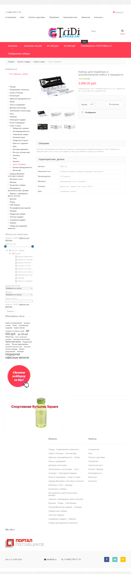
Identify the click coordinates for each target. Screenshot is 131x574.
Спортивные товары (20, 134)
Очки (15, 158)
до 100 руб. (23, 334)
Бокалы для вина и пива (27, 272)
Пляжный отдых (19, 137)
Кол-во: (84, 105)
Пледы (12, 202)
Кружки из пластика (25, 260)
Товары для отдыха (20, 140)
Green (14, 325)
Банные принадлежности (22, 167)
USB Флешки (15, 205)
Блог (22, 17)
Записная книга (13, 341)
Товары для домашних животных (63, 523)
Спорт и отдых (39, 62)
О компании (10, 17)
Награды (13, 211)
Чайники (21, 278)
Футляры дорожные (20, 149)
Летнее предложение (20, 344)
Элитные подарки (16, 217)
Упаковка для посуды (26, 275)
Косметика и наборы (17, 185)
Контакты (98, 17)
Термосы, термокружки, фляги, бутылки (65, 499)
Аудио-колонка (19, 328)
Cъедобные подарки (17, 220)
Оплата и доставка (37, 17)
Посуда (12, 87)
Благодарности (95, 473)
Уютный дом (14, 96)
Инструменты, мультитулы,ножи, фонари (62, 494)
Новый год (9, 337)
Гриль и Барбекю (19, 164)
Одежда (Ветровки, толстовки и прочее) (66, 481)
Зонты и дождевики (17, 105)
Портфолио (54, 17)
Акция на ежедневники (13, 323)
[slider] (5, 246)
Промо (12, 102)
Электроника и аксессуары (20, 111)
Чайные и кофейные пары (28, 281)
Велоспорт (17, 170)
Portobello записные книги (13, 346)
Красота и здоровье (20, 143)
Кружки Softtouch (24, 263)
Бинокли (16, 161)
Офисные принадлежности (20, 99)
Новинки (13, 223)
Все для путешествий (21, 152)
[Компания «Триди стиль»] (65, 32)
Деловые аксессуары (18, 108)
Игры (15, 146)
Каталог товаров (24, 62)
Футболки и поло (16, 179)
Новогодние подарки (18, 120)
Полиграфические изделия (20, 208)
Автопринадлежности (21, 131)
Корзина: (118, 12)
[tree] (19, 266)
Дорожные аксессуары (21, 339)
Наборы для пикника (21, 128)
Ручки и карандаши (17, 123)
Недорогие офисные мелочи (17, 356)
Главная (11, 62)
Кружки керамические (26, 256)
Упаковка (13, 117)
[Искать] (122, 31)
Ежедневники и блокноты (19, 90)
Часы (12, 114)
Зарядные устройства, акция (14, 331)
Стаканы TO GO (24, 266)
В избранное (90, 112)
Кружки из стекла (24, 269)
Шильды (13, 182)
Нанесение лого (70, 17)
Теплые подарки (11, 349)
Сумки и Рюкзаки (16, 93)
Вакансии (86, 17)
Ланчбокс (16, 155)
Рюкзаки (20, 351)
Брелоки (13, 199)
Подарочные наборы (17, 214)
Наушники (27, 346)
